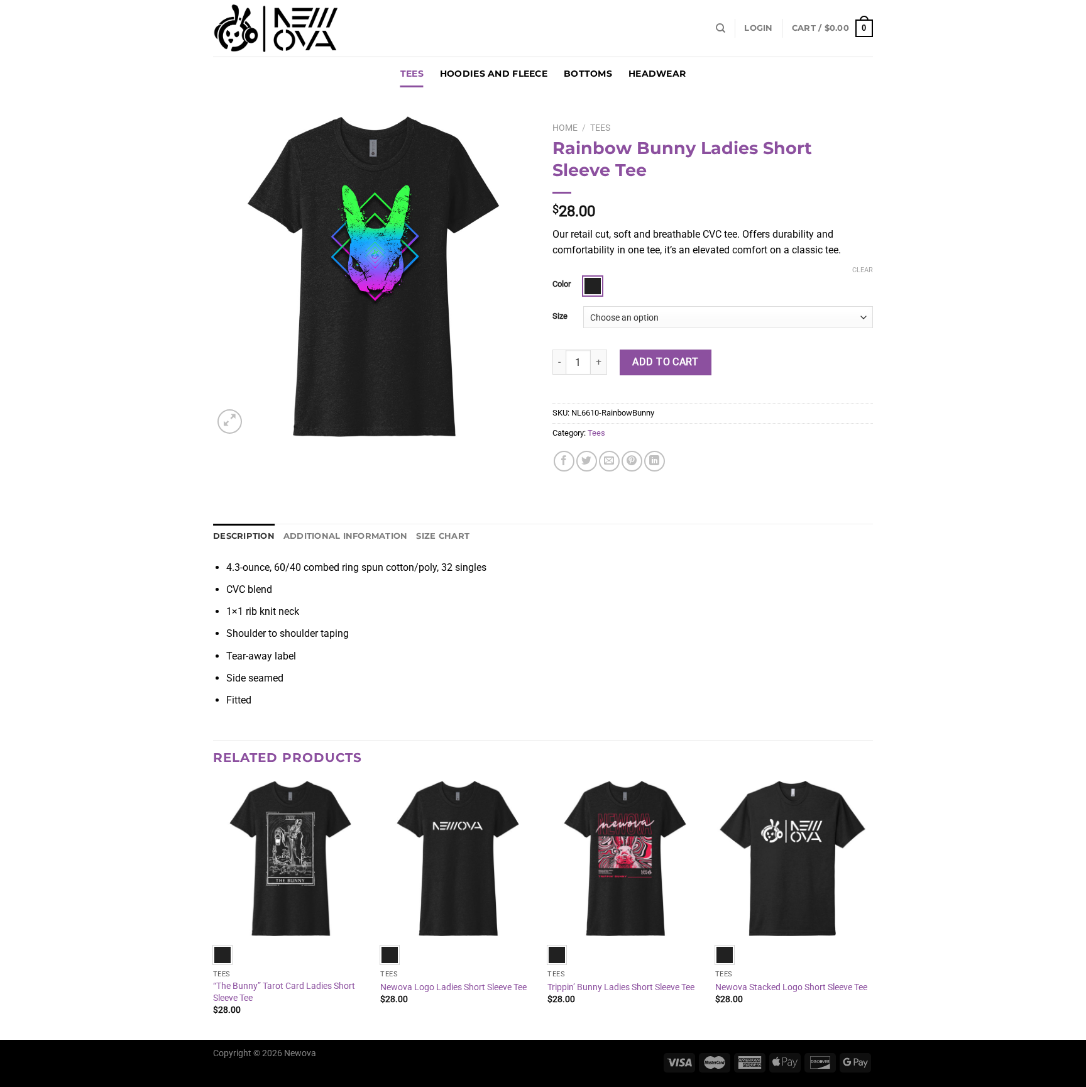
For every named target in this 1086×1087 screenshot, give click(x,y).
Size (560, 316)
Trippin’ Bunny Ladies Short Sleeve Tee (620, 987)
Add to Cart (665, 362)
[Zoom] (229, 421)
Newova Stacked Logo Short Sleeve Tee (791, 987)
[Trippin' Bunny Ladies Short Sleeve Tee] (625, 858)
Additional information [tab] (345, 536)
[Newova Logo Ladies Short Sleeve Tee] (457, 858)
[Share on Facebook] (564, 461)
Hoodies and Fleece (493, 73)
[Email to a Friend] (609, 461)
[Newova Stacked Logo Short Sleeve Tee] (792, 858)
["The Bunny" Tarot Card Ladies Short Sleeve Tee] (290, 858)
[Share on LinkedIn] (654, 461)
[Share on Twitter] (586, 461)
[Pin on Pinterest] (632, 461)
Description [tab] (244, 536)
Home (565, 128)
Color (561, 284)
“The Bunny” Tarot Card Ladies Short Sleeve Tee (284, 992)
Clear (862, 270)
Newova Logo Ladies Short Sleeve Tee (453, 987)
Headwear (657, 73)
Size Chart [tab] (442, 536)
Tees (412, 73)
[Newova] (276, 28)
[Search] (720, 28)
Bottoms (588, 73)
